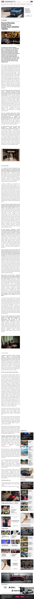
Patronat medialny (17, 593)
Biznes (5, 4)
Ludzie (28, 4)
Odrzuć (22, 596)
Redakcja (8, 593)
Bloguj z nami (12, 593)
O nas (2, 593)
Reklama (5, 593)
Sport (15, 4)
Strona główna (2, 18)
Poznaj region (23, 4)
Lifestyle (11, 4)
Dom (31, 4)
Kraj (2, 4)
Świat (8, 4)
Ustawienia (27, 596)
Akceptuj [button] (17, 596)
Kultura (18, 4)
